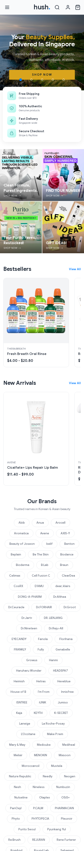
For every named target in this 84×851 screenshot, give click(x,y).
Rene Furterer (66, 840)
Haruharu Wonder (28, 671)
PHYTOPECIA (40, 819)
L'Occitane (28, 734)
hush (42, 7)
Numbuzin (63, 787)
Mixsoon (65, 755)
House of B (18, 692)
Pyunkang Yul (56, 829)
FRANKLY (20, 649)
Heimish (19, 681)
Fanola (43, 639)
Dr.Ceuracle (16, 607)
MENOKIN (40, 755)
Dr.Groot (70, 607)
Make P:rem (55, 734)
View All (75, 269)
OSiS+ (65, 797)
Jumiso (63, 702)
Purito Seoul (27, 829)
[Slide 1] (20, 79)
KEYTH (38, 713)
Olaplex (44, 797)
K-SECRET (61, 713)
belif (49, 544)
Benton (69, 544)
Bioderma (22, 565)
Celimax (14, 575)
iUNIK (42, 702)
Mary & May (17, 745)
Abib (22, 523)
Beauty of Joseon (22, 544)
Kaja (19, 713)
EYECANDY (19, 639)
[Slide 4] (52, 79)
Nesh (17, 787)
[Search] (57, 7)
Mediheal (68, 745)
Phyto (16, 819)
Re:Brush (14, 840)
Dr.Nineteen (29, 628)
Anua (40, 523)
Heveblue (64, 681)
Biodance (66, 554)
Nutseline (21, 797)
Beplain (16, 554)
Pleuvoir (66, 819)
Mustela (56, 766)
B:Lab (44, 565)
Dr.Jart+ (27, 618)
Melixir (18, 755)
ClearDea (68, 575)
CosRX (18, 586)
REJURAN (38, 840)
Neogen (69, 776)
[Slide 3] (42, 79)
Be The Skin (41, 554)
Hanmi (53, 660)
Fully (41, 649)
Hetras (41, 681)
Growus (31, 660)
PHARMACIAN (64, 808)
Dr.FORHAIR (44, 607)
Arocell (60, 523)
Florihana (66, 639)
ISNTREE (21, 702)
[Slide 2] (31, 79)
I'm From (44, 692)
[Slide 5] (63, 79)
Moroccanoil (30, 766)
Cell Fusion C (41, 575)
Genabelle (63, 649)
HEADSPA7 (60, 671)
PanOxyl (16, 808)
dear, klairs (62, 586)
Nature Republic (20, 776)
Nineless (39, 787)
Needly (47, 776)
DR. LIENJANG (53, 618)
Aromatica (21, 533)
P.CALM (38, 808)
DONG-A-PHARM (30, 597)
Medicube (44, 745)
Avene (44, 533)
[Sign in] (67, 7)
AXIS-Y (65, 533)
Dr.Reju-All (56, 628)
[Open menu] (7, 7)
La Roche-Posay (53, 723)
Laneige (24, 723)
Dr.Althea (59, 597)
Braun (64, 565)
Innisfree (67, 692)
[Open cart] (77, 7)
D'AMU (39, 586)
